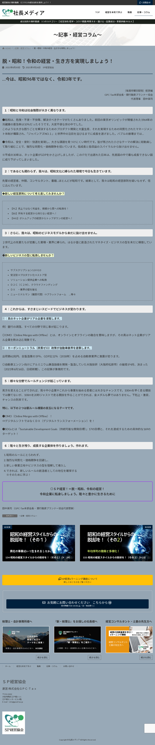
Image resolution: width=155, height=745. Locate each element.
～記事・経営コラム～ (28, 516)
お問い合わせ (68, 666)
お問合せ (146, 2)
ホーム (8, 666)
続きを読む (42, 657)
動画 (39, 666)
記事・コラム (51, 666)
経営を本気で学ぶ (23, 666)
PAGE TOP (148, 720)
